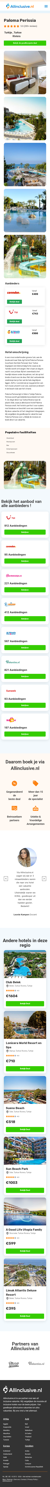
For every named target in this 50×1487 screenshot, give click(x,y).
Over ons (17, 1479)
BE (6, 1477)
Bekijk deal (14, 302)
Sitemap (10, 1479)
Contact (23, 1479)
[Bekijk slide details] (13, 1364)
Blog (4, 1479)
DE (10, 1477)
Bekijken (25, 532)
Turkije (8, 32)
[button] (46, 6)
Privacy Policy (32, 1479)
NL (3, 1477)
